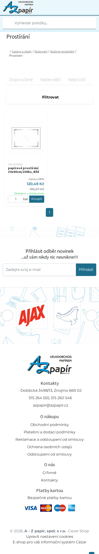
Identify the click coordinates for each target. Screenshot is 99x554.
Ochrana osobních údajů (49, 447)
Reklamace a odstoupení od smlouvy (49, 439)
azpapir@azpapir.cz (50, 405)
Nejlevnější (50, 79)
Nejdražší (77, 79)
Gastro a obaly (22, 51)
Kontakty (49, 480)
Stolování (41, 51)
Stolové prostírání (62, 51)
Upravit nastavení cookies (49, 536)
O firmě (49, 473)
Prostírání (16, 55)
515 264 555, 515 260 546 (50, 398)
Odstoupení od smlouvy (49, 454)
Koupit (36, 199)
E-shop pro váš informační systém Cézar (49, 542)
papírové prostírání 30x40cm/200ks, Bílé (23, 170)
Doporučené (21, 79)
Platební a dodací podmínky (50, 432)
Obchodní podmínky (49, 424)
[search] (6, 23)
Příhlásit (86, 269)
